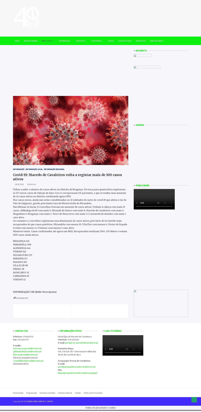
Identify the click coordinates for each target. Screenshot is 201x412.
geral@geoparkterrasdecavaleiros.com (76, 367)
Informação (64, 41)
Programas (96, 41)
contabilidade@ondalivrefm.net (28, 361)
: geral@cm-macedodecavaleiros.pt (81, 343)
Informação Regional (54, 169)
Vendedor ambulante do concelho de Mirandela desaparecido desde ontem (98, 311)
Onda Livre (31, 184)
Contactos (141, 41)
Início (17, 41)
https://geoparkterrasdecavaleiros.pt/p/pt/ (77, 373)
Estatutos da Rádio (47, 393)
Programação (31, 393)
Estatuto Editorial (65, 393)
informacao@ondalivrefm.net (27, 348)
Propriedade (18, 393)
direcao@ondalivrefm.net (25, 354)
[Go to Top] (194, 399)
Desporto (80, 41)
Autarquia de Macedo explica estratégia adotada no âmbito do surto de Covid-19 (42, 311)
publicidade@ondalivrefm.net (27, 351)
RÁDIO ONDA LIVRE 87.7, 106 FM (40, 401)
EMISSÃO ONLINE (30, 41)
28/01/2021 (19, 184)
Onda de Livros (156, 41)
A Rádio (78, 393)
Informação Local (34, 169)
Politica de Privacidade (93, 393)
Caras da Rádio (125, 41)
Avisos (111, 41)
